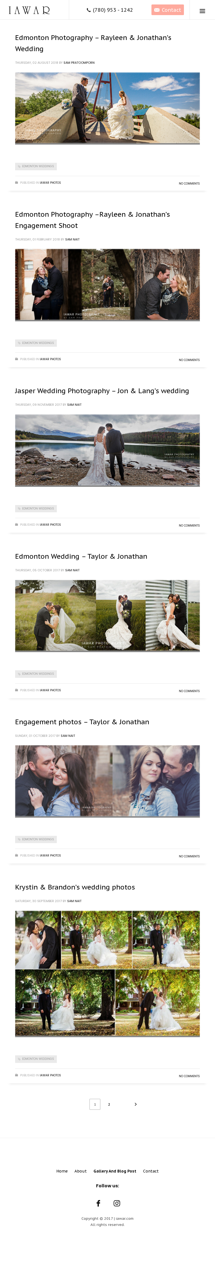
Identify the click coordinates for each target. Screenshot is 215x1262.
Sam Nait (72, 239)
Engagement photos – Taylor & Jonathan (82, 722)
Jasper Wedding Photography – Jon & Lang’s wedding (102, 390)
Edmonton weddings (38, 166)
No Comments (189, 183)
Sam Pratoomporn (79, 62)
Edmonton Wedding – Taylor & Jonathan (81, 556)
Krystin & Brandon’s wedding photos (75, 887)
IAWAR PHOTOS (50, 183)
